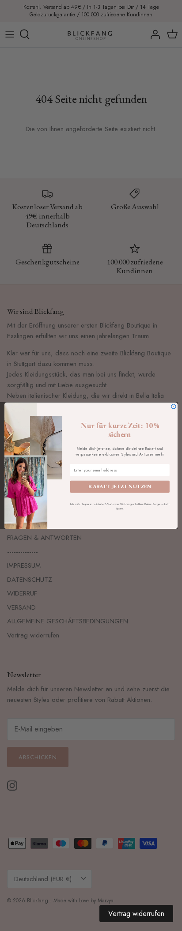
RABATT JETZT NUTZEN (120, 486)
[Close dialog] (173, 406)
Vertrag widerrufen (136, 913)
